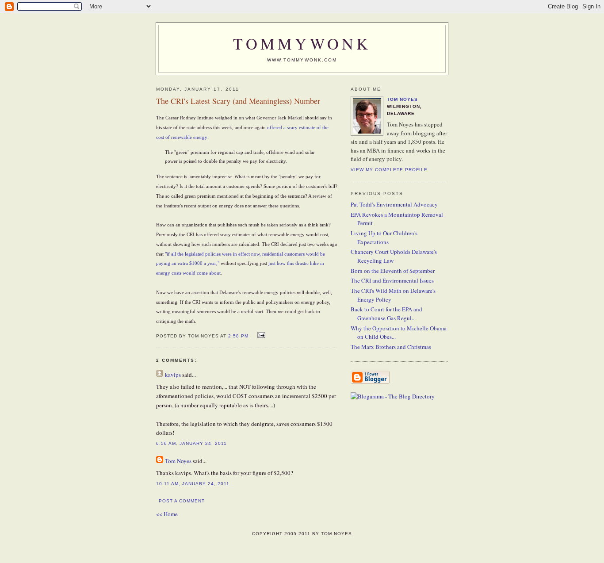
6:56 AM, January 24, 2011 (191, 443)
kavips (173, 375)
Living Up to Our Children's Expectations (384, 237)
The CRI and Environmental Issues (392, 280)
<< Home (167, 514)
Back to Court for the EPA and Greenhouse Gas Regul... (386, 313)
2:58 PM (238, 335)
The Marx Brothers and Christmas (391, 347)
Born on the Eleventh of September (393, 271)
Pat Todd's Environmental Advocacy (394, 204)
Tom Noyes (178, 461)
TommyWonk (302, 43)
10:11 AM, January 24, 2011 (192, 483)
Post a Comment (182, 500)
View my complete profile (389, 169)
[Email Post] (260, 335)
